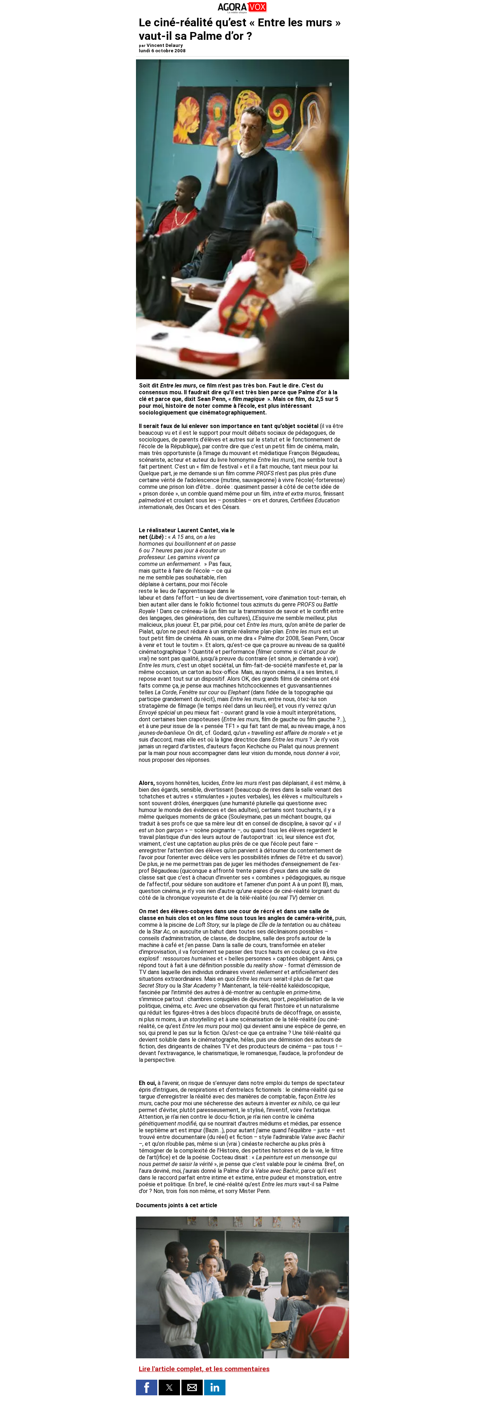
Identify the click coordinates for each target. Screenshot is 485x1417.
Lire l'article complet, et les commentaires (204, 1369)
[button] (146, 1387)
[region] (293, 550)
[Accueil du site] (242, 12)
